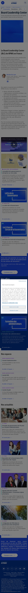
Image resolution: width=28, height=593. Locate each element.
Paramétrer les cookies (14, 310)
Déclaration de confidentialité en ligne (10, 302)
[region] (14, 296)
